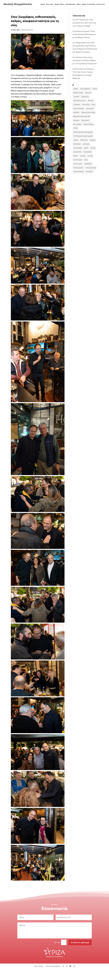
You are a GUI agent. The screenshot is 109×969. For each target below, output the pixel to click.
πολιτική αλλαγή (78, 171)
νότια (85, 160)
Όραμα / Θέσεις (59, 4)
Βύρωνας (88, 93)
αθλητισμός (84, 140)
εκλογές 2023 (77, 152)
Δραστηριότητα (70, 4)
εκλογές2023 (87, 152)
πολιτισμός (89, 171)
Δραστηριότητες (27, 30)
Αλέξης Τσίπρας (78, 93)
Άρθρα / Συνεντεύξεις (88, 4)
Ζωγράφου (76, 104)
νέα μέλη (90, 156)
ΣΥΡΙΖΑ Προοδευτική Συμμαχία (83, 136)
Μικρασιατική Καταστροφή (81, 116)
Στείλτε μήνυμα (80, 942)
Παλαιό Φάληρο (89, 124)
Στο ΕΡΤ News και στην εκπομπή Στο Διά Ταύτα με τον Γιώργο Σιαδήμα (84, 22)
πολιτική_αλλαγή (90, 168)
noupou (75, 89)
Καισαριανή (90, 108)
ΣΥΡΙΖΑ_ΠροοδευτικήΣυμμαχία (83, 132)
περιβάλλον (88, 164)
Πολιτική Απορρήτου (53, 966)
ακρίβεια (92, 140)
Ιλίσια (93, 104)
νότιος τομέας (77, 164)
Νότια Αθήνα (77, 124)
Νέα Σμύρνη (85, 120)
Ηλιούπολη (85, 104)
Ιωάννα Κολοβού (78, 108)
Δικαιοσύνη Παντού (79, 100)
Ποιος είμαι (49, 4)
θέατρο (75, 156)
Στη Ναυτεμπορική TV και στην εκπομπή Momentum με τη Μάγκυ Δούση (84, 34)
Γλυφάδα (76, 96)
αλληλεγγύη (77, 144)
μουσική (82, 156)
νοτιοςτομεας (77, 160)
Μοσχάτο (76, 120)
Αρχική (42, 4)
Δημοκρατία (85, 96)
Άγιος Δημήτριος (85, 89)
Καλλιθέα (76, 112)
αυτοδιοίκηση (77, 148)
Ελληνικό (90, 100)
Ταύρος (75, 140)
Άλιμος (95, 89)
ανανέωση (86, 144)
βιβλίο (86, 148)
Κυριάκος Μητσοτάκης (88, 112)
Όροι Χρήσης (38, 966)
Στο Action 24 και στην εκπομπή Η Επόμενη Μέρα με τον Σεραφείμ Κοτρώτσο (84, 60)
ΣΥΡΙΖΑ (75, 128)
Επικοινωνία (101, 4)
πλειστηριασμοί (78, 168)
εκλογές (92, 148)
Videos (79, 4)
